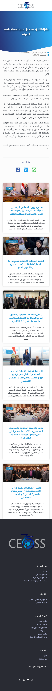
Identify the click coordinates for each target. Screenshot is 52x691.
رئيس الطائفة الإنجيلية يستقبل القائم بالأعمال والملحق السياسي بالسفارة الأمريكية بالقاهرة (26, 317)
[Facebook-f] (20, 680)
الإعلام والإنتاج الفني (37, 666)
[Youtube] (28, 680)
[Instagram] (24, 680)
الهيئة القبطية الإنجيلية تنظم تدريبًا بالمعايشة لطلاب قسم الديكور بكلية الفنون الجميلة (26, 264)
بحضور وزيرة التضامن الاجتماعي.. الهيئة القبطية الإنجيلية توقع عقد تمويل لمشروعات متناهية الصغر (26, 210)
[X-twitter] (32, 680)
